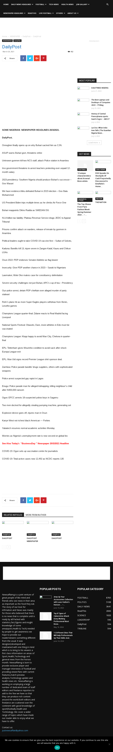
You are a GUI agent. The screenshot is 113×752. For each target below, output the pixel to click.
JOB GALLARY (81, 4)
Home (6, 4)
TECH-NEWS (54, 4)
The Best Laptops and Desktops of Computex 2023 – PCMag (100, 102)
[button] (107, 4)
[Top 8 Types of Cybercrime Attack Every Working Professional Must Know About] (45, 616)
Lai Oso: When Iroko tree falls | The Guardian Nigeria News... (101, 130)
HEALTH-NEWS (67, 4)
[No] (109, 744)
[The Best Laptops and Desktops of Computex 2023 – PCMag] (83, 103)
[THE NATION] (103, 195)
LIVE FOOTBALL (45, 13)
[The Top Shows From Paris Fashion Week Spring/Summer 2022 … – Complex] (85, 196)
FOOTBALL (40, 4)
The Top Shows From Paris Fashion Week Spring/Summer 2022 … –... (84, 209)
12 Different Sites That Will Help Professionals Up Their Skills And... (63, 635)
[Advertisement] (56, 24)
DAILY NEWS (100, 170)
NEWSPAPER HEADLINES (13, 13)
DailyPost (26, 36)
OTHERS (59, 13)
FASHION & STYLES (82, 200)
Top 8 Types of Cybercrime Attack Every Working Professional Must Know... (61, 618)
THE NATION (100, 202)
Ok (57, 747)
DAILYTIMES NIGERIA (99, 88)
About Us (72, 13)
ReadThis (32, 13)
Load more (93, 142)
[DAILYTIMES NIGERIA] (83, 91)
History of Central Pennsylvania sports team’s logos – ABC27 (100, 116)
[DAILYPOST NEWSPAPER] (37, 528)
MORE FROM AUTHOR (36, 515)
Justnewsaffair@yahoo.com (15, 730)
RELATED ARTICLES (13, 515)
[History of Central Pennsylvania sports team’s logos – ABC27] (83, 116)
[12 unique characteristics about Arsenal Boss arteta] (85, 165)
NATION (99, 199)
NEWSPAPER (15, 36)
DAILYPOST (7, 538)
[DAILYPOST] (13, 528)
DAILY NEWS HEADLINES (21, 4)
